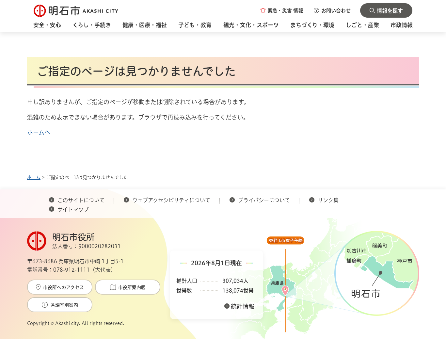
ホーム (33, 177)
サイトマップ (73, 209)
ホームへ (38, 132)
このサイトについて (80, 200)
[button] (282, 10)
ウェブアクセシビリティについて (171, 200)
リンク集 (328, 200)
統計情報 (242, 306)
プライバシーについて (264, 200)
